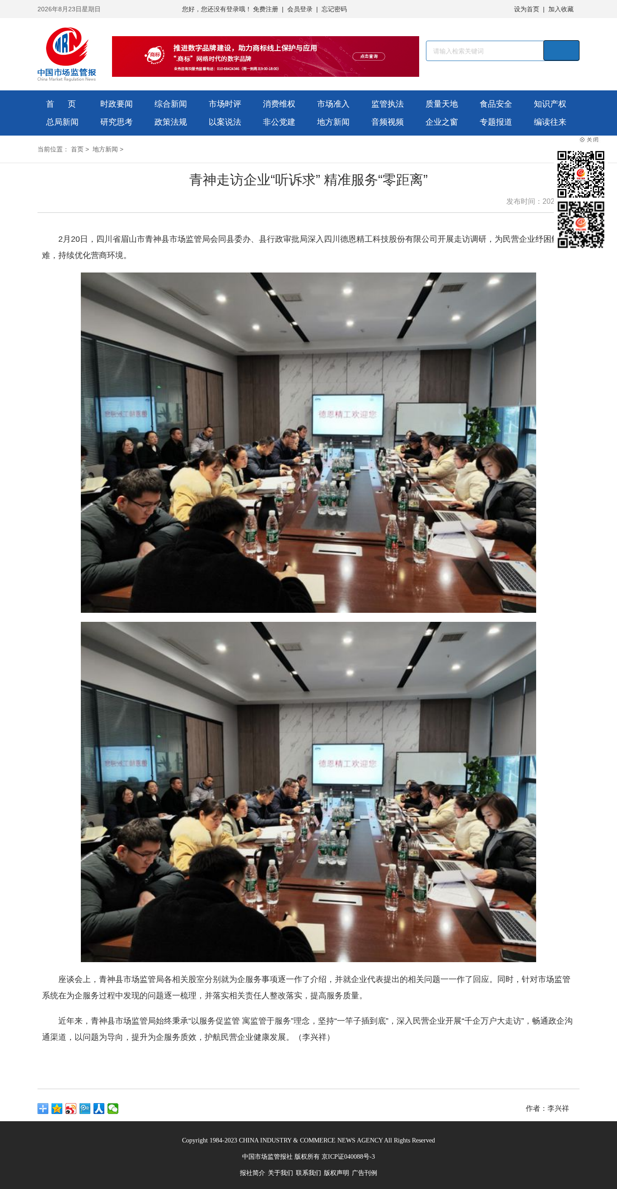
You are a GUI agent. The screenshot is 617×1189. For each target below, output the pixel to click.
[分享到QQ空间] (57, 1108)
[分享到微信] (113, 1108)
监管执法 (387, 103)
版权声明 (336, 1173)
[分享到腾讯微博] (85, 1108)
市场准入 (333, 103)
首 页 (61, 103)
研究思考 (116, 122)
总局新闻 (62, 122)
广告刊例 (364, 1173)
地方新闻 (333, 122)
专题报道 (496, 122)
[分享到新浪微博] (71, 1108)
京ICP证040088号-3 (348, 1156)
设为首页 (526, 9)
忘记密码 (334, 9)
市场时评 (225, 103)
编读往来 (550, 122)
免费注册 (265, 9)
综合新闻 (170, 103)
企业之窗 (441, 122)
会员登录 (300, 9)
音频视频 (387, 122)
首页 (77, 149)
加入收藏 (561, 9)
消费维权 (279, 103)
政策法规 (170, 122)
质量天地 (441, 103)
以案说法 (225, 122)
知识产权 (550, 103)
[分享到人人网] (99, 1108)
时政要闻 (116, 103)
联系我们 (308, 1173)
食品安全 (496, 103)
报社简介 (252, 1173)
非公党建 (279, 122)
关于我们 (280, 1173)
